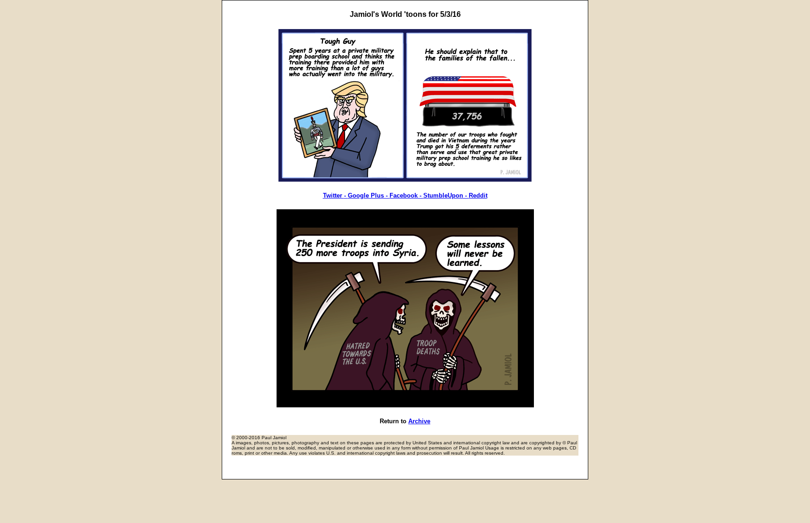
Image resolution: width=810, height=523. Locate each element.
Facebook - (406, 195)
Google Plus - (369, 195)
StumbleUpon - (446, 195)
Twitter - (335, 195)
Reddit (478, 195)
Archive (419, 421)
